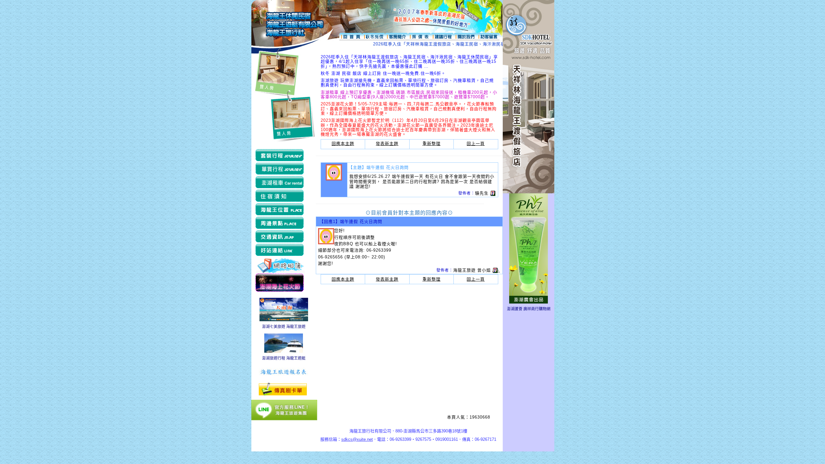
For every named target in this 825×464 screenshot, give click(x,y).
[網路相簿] (280, 265)
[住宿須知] (280, 196)
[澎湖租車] (280, 182)
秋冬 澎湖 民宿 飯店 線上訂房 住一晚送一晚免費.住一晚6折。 (383, 73)
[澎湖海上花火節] (280, 282)
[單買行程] (280, 169)
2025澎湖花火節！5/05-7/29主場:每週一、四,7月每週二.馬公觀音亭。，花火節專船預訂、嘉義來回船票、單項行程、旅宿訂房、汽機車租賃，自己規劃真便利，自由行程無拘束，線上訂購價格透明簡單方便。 (409, 109)
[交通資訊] (280, 236)
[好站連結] (280, 250)
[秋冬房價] (373, 35)
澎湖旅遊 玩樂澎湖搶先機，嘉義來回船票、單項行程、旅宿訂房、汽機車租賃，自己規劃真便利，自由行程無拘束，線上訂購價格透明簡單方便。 (407, 82)
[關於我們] (465, 35)
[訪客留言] (488, 35)
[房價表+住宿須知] (419, 35)
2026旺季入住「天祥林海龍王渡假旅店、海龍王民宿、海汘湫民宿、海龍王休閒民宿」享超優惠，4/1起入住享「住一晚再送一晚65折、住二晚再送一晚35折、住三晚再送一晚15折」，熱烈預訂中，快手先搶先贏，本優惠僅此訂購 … (409, 61)
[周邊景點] (280, 223)
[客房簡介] (396, 35)
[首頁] (350, 35)
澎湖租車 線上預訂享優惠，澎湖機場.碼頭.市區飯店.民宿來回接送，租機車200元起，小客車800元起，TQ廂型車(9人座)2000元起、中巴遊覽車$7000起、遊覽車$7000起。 (409, 94)
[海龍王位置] (280, 209)
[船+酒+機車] (280, 155)
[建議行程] (442, 35)
